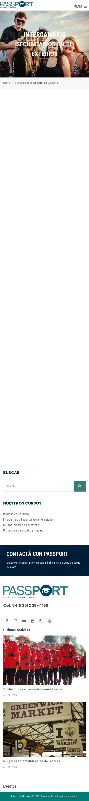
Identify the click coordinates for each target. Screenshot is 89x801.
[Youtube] (24, 620)
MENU (78, 6)
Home (6, 82)
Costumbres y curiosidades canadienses (32, 689)
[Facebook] (6, 620)
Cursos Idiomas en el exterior (21, 525)
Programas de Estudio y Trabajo (23, 530)
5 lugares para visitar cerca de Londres (31, 761)
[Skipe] (49, 620)
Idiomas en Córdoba (16, 514)
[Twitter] (15, 620)
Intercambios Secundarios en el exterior (28, 519)
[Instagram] (41, 620)
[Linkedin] (32, 620)
